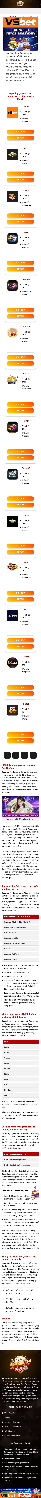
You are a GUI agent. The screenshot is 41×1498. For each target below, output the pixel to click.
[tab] (20, 917)
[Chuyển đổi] (4, 1290)
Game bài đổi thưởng (11, 1378)
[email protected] (22, 1463)
